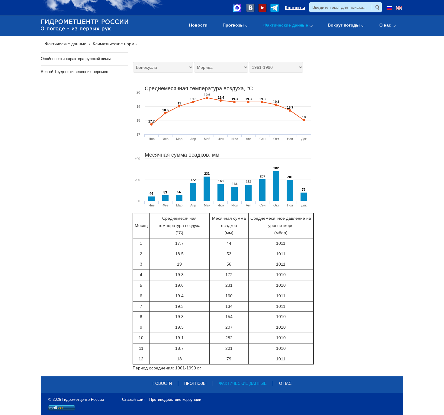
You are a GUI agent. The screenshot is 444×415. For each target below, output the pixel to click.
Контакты (295, 7)
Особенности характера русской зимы (76, 58)
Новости (162, 383)
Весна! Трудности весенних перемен (74, 71)
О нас (285, 383)
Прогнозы (195, 383)
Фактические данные (243, 383)
